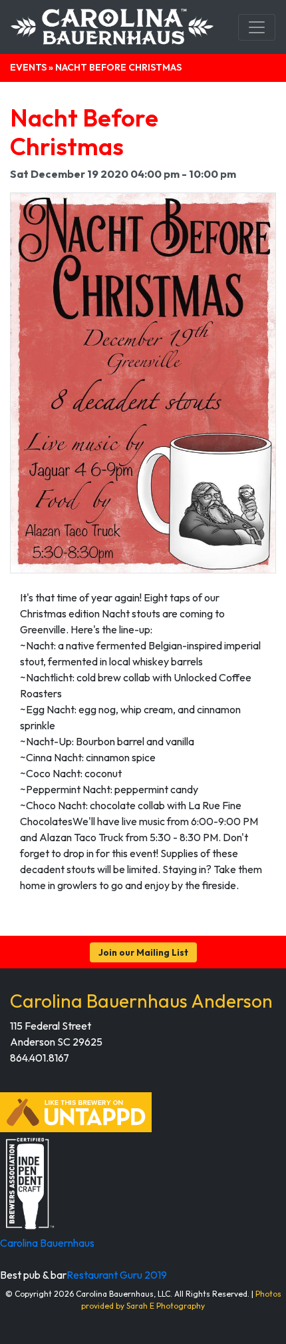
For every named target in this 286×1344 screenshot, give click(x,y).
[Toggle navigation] (256, 27)
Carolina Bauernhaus (47, 1242)
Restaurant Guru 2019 (117, 1274)
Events (28, 67)
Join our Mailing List (143, 952)
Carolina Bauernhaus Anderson (141, 1000)
